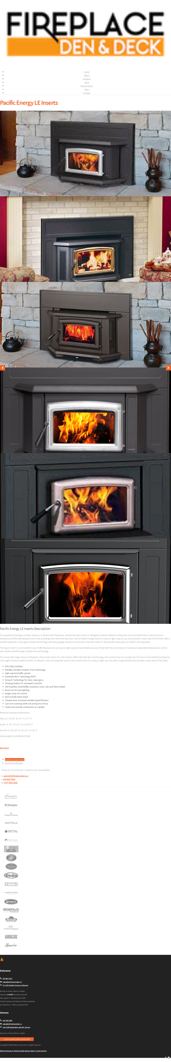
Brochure (4, 748)
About (86, 75)
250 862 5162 (9, 779)
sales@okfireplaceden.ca (15, 775)
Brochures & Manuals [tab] (14, 763)
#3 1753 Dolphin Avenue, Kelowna (15, 985)
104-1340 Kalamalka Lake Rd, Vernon (16, 1027)
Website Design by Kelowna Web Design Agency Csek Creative (23, 1051)
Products (87, 78)
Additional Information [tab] (14, 759)
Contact (86, 92)
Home (87, 71)
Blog (87, 82)
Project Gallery (86, 85)
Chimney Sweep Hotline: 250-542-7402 (17, 1039)
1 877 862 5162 (11, 782)
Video (86, 89)
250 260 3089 (7, 1021)
